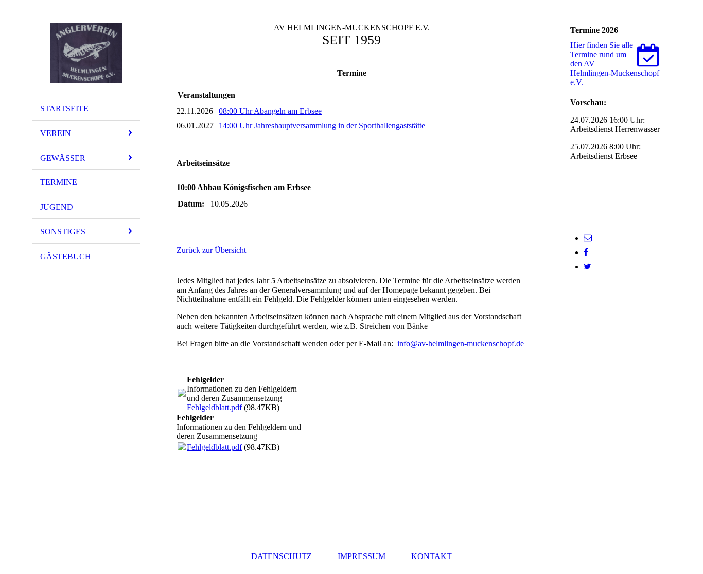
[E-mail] (588, 237)
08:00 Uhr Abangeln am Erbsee (270, 111)
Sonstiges (62, 231)
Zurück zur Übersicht (211, 250)
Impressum (361, 556)
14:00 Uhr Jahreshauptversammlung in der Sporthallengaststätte (322, 125)
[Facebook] (586, 252)
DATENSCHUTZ (281, 556)
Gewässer (62, 158)
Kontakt (431, 556)
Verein (55, 133)
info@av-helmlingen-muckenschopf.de (460, 343)
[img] (86, 53)
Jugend (56, 206)
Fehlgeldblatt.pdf (214, 407)
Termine (58, 182)
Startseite (64, 108)
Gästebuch (65, 256)
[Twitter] (587, 266)
